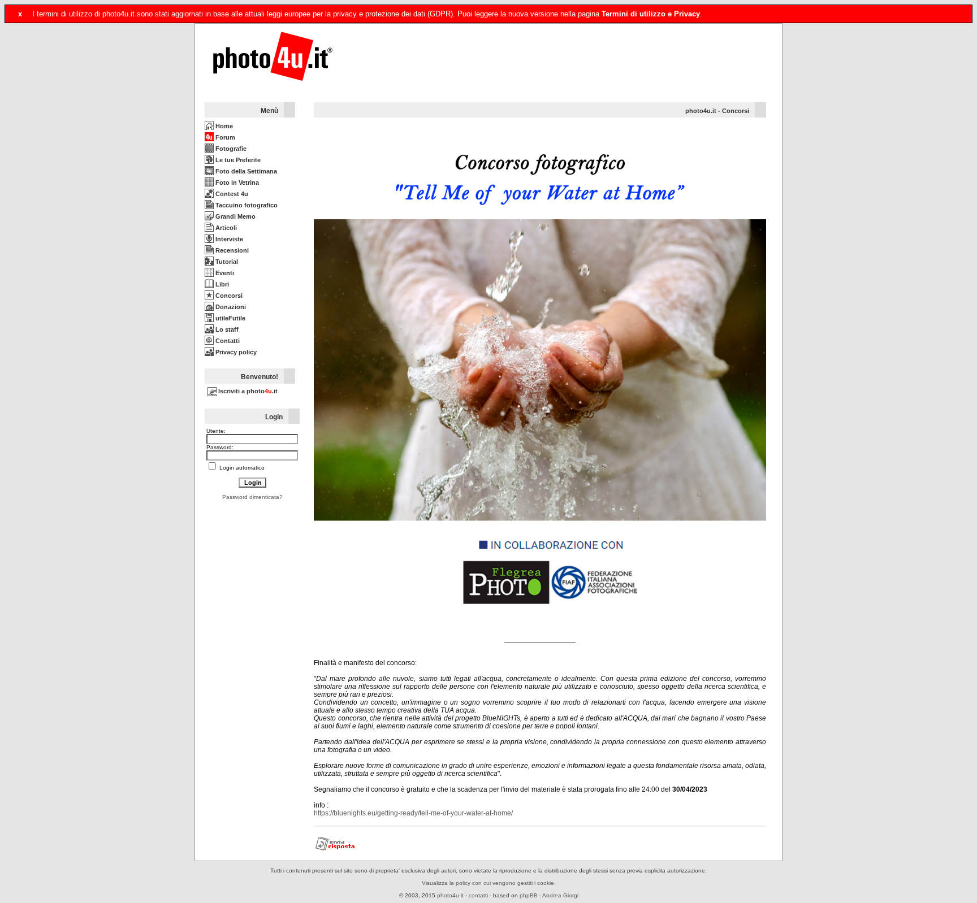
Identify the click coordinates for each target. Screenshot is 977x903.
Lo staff (226, 329)
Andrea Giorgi (560, 895)
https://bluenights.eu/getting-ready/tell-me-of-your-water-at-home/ (413, 813)
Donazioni (230, 306)
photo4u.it (700, 110)
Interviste (228, 239)
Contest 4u (231, 193)
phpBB (529, 895)
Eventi (224, 273)
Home (223, 126)
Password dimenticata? (252, 497)
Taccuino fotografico (246, 205)
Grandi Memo (235, 216)
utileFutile (229, 318)
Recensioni (231, 250)
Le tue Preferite (237, 160)
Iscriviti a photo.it (247, 391)
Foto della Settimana (245, 171)
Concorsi (228, 295)
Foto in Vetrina (236, 182)
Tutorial (226, 261)
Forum (224, 137)
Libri (221, 284)
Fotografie (230, 148)
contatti (478, 895)
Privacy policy (235, 352)
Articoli (225, 227)
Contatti (227, 340)
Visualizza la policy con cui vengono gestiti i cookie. (489, 883)
